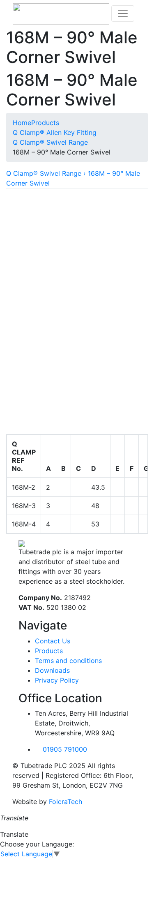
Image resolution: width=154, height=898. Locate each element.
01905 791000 (65, 749)
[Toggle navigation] (122, 13)
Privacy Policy (57, 680)
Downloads (52, 670)
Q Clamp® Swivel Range (50, 142)
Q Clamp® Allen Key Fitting (55, 132)
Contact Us (52, 641)
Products (45, 123)
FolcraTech (65, 801)
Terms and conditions (68, 660)
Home (22, 123)
